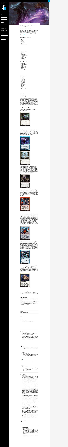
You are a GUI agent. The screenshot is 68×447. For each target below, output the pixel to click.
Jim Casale (26, 28)
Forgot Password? (5, 24)
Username (2, 16)
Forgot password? (3, 11)
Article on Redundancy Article (24, 312)
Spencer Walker (24, 374)
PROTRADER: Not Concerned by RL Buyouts (25, 309)
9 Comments (29, 28)
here (24, 34)
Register (2, 24)
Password (2, 18)
